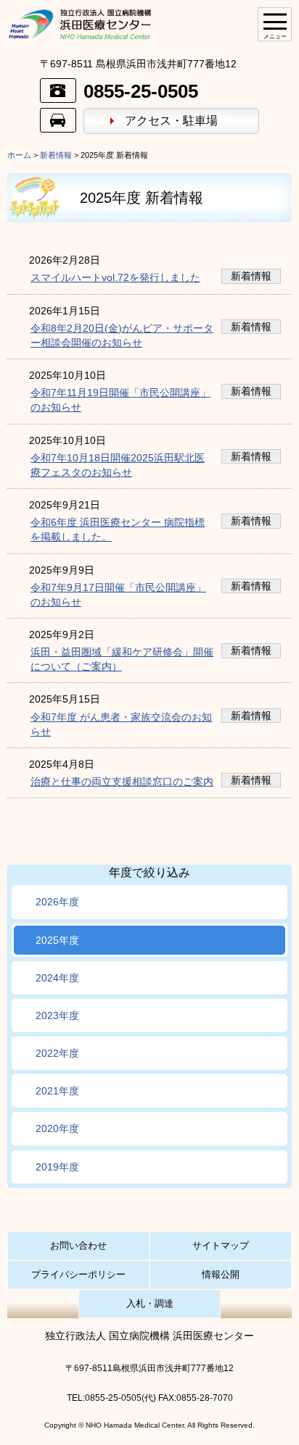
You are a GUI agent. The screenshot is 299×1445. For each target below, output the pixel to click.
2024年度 (57, 978)
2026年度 (57, 902)
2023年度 (57, 1015)
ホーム (19, 155)
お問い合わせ (78, 1245)
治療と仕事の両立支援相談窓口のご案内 (121, 781)
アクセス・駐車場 (171, 120)
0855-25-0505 (140, 91)
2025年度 (57, 940)
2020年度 (57, 1128)
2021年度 (57, 1091)
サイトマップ (220, 1245)
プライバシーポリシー (78, 1274)
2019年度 (57, 1167)
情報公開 (220, 1274)
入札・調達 (149, 1303)
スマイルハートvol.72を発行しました (115, 277)
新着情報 (56, 155)
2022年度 (57, 1053)
